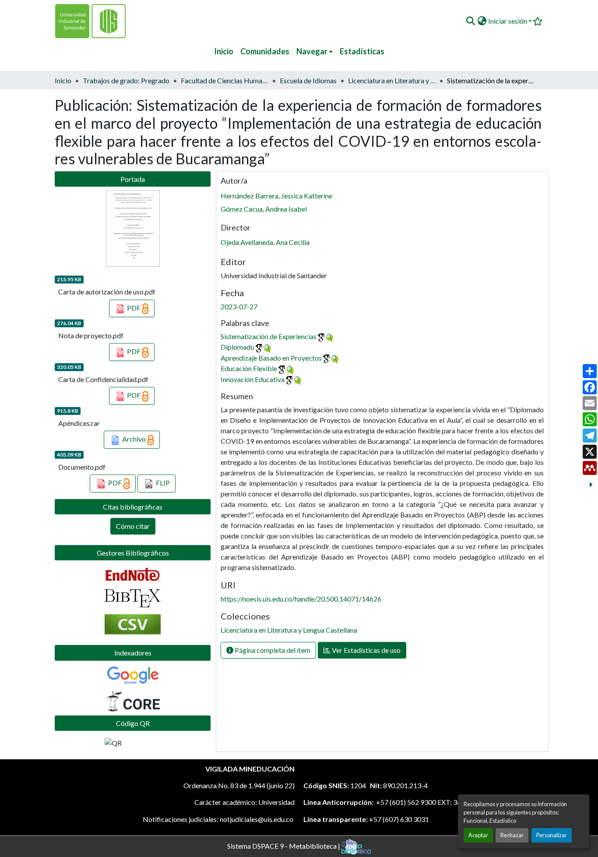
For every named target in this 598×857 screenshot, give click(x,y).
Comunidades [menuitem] (264, 51)
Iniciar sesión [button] (508, 21)
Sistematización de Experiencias (269, 336)
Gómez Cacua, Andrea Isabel (264, 209)
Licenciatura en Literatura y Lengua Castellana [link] (392, 80)
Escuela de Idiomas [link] (308, 80)
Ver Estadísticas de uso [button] (366, 650)
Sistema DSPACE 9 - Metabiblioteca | (284, 845)
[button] (470, 21)
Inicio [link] (63, 80)
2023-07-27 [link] (239, 306)
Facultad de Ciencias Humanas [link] (224, 80)
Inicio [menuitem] (223, 51)
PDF (134, 308)
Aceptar (478, 835)
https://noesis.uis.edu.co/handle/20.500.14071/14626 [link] (301, 599)
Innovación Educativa (253, 379)
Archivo (134, 439)
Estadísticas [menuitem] (362, 51)
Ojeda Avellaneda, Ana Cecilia (265, 242)
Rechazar (512, 835)
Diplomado (237, 347)
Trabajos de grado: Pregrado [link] (126, 80)
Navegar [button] (311, 51)
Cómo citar (133, 526)
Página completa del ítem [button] (271, 650)
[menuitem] (314, 51)
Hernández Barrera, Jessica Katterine (276, 195)
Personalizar (551, 835)
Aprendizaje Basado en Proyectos (271, 358)
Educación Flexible (249, 368)
